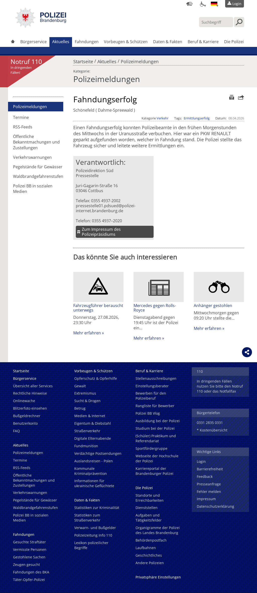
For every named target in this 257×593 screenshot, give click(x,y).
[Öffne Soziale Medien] (247, 352)
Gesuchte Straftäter (29, 542)
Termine (21, 117)
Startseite (83, 60)
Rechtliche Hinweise (30, 393)
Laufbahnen (146, 547)
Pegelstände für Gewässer (37, 167)
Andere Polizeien (150, 562)
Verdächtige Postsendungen (97, 453)
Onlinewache (24, 400)
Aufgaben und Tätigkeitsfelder (149, 518)
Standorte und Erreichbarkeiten (150, 498)
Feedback (205, 476)
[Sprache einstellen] (214, 4)
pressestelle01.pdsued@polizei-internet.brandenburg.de (106, 208)
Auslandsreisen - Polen (93, 461)
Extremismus (85, 393)
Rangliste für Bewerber (155, 405)
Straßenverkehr (87, 430)
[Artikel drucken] (231, 97)
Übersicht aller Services (33, 386)
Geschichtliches (149, 555)
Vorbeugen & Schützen (126, 41)
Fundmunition (86, 445)
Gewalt (80, 386)
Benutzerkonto (25, 423)
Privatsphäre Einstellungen (158, 577)
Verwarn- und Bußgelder (95, 527)
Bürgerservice (33, 41)
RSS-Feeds (22, 127)
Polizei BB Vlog (148, 413)
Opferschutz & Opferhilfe (95, 378)
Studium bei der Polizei (155, 428)
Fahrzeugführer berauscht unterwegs (98, 307)
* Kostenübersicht (212, 430)
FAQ (16, 430)
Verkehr (162, 118)
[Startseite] (13, 42)
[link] (41, 26)
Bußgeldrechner (26, 415)
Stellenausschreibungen (156, 378)
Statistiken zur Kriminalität (96, 507)
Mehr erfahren (87, 333)
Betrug (80, 408)
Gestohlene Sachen (29, 557)
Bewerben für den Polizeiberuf (151, 396)
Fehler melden (209, 491)
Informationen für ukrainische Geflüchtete (94, 483)
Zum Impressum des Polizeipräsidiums (101, 232)
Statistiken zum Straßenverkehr (87, 518)
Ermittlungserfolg (197, 118)
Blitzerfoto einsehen (30, 408)
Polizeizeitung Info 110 (93, 535)
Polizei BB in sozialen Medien (32, 188)
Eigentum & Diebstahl (92, 423)
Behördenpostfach (151, 540)
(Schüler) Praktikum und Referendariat (156, 438)
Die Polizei (234, 41)
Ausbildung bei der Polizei (158, 420)
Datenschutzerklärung (215, 506)
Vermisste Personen (29, 549)
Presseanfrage (209, 484)
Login (201, 461)
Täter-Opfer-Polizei (29, 579)
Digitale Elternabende (92, 438)
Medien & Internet (89, 415)
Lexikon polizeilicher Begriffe (91, 545)
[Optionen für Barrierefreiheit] (202, 4)
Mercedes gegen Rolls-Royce (155, 307)
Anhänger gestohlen (213, 305)
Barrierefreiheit (210, 469)
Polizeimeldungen (140, 60)
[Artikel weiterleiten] (239, 97)
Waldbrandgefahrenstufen (38, 176)
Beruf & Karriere (203, 41)
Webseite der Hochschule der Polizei (157, 458)
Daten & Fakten (167, 41)
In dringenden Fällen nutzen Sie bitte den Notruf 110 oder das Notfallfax (220, 386)
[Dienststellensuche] (189, 4)
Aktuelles (60, 41)
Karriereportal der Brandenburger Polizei (154, 471)
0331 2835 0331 (210, 422)
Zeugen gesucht (26, 564)
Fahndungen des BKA (31, 572)
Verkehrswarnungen (32, 157)
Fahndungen (87, 41)
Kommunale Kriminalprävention (90, 471)
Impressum (206, 498)
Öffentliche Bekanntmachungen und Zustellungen (36, 142)
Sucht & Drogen (87, 400)
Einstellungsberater (152, 386)
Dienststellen (147, 507)
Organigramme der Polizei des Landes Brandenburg (158, 530)
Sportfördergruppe (151, 448)
